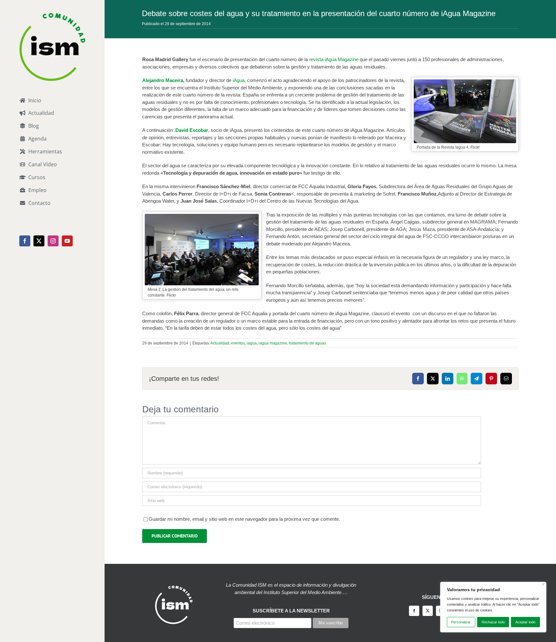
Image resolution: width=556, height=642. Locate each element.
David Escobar (191, 130)
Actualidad (219, 343)
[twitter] (427, 611)
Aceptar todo (525, 622)
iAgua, (239, 80)
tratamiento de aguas (307, 343)
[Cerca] (543, 584)
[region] (493, 607)
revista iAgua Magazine (334, 59)
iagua (252, 343)
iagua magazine (273, 343)
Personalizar (461, 622)
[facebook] (414, 611)
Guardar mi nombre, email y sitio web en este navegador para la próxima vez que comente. (244, 519)
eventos (238, 343)
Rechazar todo (493, 622)
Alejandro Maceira (162, 80)
